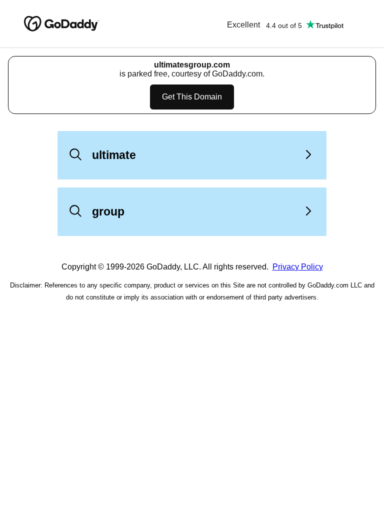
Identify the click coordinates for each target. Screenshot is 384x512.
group (108, 211)
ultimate (114, 155)
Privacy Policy (297, 266)
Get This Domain (192, 96)
